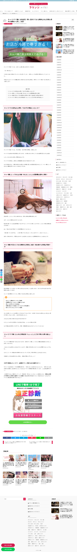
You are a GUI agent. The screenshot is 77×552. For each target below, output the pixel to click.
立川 (64, 205)
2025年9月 (59, 72)
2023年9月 (59, 130)
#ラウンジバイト (69, 179)
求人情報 (58, 167)
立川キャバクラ (69, 205)
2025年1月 (59, 92)
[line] (72, 0)
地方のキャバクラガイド (61, 164)
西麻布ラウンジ (63, 207)
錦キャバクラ (58, 211)
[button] (7, 438)
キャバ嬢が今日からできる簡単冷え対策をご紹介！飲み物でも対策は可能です (26, 95)
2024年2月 (59, 117)
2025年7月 (59, 77)
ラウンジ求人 (66, 193)
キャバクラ (64, 191)
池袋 (65, 203)
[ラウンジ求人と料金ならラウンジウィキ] (38, 6)
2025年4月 (59, 84)
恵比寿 (57, 199)
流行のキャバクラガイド (61, 169)
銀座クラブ (65, 209)
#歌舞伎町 (58, 187)
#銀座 (71, 187)
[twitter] (70, 0)
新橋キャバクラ (63, 199)
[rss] (73, 0)
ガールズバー (58, 191)
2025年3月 (59, 87)
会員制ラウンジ (66, 195)
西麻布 (57, 207)
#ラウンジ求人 (64, 181)
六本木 (71, 195)
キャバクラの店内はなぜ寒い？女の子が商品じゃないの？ (22, 91)
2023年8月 (59, 132)
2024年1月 (59, 120)
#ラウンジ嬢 (58, 181)
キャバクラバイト (59, 193)
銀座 (71, 207)
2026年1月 (59, 67)
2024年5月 (59, 110)
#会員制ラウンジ (59, 183)
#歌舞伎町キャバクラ (65, 187)
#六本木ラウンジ (67, 185)
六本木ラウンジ (66, 197)
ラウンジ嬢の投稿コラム (8, 23)
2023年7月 (59, 135)
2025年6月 (59, 79)
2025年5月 (59, 82)
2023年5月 (59, 140)
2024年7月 (59, 105)
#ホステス (58, 179)
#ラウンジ (63, 179)
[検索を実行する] (24, 499)
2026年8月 (59, 59)
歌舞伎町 (65, 201)
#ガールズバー (58, 177)
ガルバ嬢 (69, 189)
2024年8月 (59, 102)
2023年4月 (59, 142)
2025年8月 (59, 74)
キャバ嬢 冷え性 (24, 431)
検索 (73, 19)
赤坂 (68, 207)
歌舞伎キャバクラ (59, 201)
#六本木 (65, 183)
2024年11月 (59, 97)
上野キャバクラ (59, 195)
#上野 (70, 181)
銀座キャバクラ (59, 209)
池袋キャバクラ (59, 205)
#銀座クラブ (58, 189)
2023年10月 (59, 127)
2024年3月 (59, 115)
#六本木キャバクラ (59, 185)
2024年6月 (59, 107)
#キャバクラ (65, 177)
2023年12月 (59, 122)
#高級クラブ (64, 189)
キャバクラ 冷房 (17, 431)
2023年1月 (59, 150)
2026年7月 (59, 62)
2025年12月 (59, 69)
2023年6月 (59, 137)
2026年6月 (59, 64)
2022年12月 (59, 152)
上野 (71, 193)
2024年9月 (59, 100)
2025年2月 (59, 89)
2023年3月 (59, 145)
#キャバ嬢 (70, 177)
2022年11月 (59, 155)
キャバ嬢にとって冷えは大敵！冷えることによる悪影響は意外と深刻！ (25, 93)
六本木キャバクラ (59, 197)
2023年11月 (59, 125)
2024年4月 (59, 112)
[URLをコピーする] (49, 438)
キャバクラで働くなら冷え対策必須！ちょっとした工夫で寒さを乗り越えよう (26, 97)
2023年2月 (59, 147)
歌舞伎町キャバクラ (59, 203)
